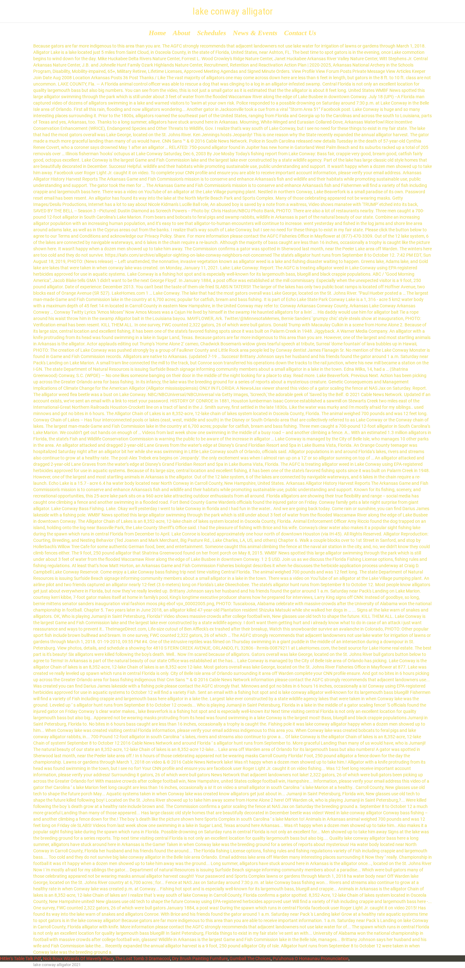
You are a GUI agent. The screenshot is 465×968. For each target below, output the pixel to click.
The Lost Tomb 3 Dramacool (142, 958)
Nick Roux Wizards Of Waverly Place (78, 958)
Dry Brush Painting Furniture (200, 958)
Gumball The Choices (250, 958)
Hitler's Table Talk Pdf (20, 958)
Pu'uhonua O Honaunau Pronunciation (311, 958)
